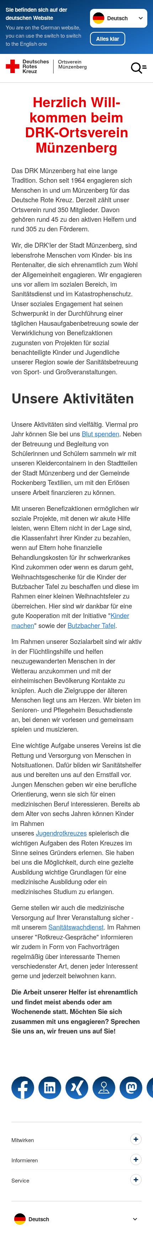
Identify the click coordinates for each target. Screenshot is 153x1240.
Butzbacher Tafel (91, 625)
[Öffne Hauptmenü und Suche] (138, 68)
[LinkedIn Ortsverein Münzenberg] (49, 1087)
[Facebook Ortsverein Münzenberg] (22, 1087)
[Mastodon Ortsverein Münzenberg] (131, 1087)
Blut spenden (100, 433)
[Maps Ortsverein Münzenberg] (104, 1087)
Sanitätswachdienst (76, 926)
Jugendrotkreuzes (61, 832)
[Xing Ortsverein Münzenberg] (76, 1087)
